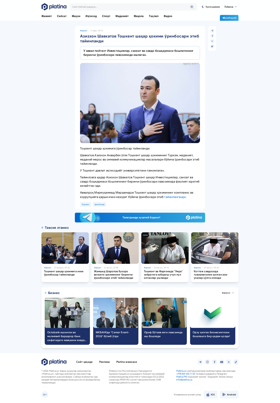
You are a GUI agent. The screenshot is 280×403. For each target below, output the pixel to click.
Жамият (83, 30)
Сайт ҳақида (84, 362)
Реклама (104, 362)
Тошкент (86, 204)
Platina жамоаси (126, 362)
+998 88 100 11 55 (185, 373)
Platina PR (181, 376)
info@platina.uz (184, 379)
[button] (230, 6)
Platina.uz (181, 370)
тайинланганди (175, 197)
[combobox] (133, 6)
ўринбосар (99, 204)
